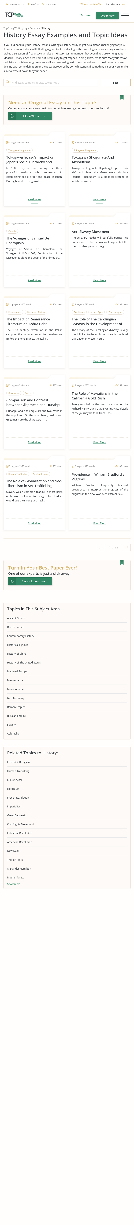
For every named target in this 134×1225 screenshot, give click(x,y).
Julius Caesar (14, 780)
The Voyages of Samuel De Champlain (27, 240)
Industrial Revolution (19, 833)
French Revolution (18, 797)
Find (115, 82)
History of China (17, 653)
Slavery (11, 724)
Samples (35, 28)
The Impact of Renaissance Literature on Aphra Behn (28, 321)
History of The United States (24, 662)
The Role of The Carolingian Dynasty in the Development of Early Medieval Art (97, 321)
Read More (34, 199)
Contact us (50, 4)
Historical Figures (17, 644)
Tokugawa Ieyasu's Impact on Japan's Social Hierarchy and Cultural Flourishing (30, 159)
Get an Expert (30, 581)
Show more (13, 883)
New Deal (13, 851)
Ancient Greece (16, 618)
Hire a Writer (31, 116)
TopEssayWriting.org (15, 28)
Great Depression (17, 815)
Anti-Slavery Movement (90, 231)
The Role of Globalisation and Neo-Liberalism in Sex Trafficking (34, 483)
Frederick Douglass (18, 762)
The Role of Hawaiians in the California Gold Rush (95, 396)
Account (86, 15)
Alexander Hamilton (19, 868)
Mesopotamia (15, 689)
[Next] (127, 548)
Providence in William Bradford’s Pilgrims (98, 476)
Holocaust (13, 788)
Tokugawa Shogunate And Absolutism (93, 159)
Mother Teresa (15, 877)
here (123, 4)
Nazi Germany (15, 698)
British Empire (15, 627)
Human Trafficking (18, 771)
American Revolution (19, 842)
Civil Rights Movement (20, 824)
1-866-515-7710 (16, 4)
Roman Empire (16, 707)
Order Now (107, 15)
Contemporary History (20, 636)
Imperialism (14, 806)
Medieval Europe (17, 671)
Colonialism (14, 733)
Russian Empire (16, 715)
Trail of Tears (15, 859)
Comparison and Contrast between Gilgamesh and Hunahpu (33, 402)
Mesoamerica (15, 680)
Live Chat (34, 4)
